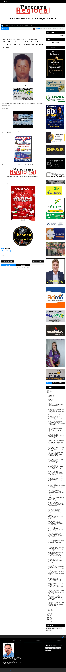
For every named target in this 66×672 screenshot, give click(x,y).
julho (49, 400)
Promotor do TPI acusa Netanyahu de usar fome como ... (56, 476)
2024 (48, 392)
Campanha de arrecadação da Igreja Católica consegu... (56, 493)
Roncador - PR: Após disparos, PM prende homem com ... (55, 450)
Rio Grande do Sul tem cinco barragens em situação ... (54, 543)
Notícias (12, 25)
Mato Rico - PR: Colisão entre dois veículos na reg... (55, 474)
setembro (50, 398)
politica (48, 630)
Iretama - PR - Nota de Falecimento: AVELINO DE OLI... (56, 603)
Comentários (61, 383)
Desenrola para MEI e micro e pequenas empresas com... (54, 522)
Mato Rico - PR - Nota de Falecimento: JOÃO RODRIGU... (55, 607)
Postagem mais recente (7, 261)
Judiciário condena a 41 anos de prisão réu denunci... (55, 464)
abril (49, 609)
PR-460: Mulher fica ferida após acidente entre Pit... (55, 557)
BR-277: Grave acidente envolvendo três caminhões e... (56, 505)
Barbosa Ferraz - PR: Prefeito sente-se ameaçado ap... (56, 576)
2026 (48, 390)
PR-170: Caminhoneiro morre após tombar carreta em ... (55, 572)
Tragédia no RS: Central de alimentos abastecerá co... (56, 448)
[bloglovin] (52, 670)
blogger (8, 265)
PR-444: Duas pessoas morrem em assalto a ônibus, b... (56, 479)
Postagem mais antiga (38, 261)
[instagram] (7, 1)
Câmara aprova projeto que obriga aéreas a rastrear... (55, 553)
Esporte (19, 25)
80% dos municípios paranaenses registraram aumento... (55, 405)
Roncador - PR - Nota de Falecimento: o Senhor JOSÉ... (55, 579)
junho (49, 401)
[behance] (59, 670)
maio (49, 403)
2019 (48, 619)
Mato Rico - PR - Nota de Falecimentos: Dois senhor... (54, 438)
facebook (22, 265)
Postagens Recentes (49, 383)
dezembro (50, 394)
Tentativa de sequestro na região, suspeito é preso (55, 605)
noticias (23, 28)
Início (7, 25)
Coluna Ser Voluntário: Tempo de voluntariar (55, 429)
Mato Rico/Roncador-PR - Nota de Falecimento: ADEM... (56, 431)
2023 (48, 614)
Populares (55, 383)
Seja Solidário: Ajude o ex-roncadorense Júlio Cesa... (54, 462)
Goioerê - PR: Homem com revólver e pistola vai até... (56, 600)
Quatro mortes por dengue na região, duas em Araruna (55, 595)
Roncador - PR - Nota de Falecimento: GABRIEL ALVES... (55, 503)
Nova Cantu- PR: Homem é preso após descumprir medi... (55, 443)
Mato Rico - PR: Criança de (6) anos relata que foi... (56, 581)
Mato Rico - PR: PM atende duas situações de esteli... (55, 453)
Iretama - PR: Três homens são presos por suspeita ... (55, 455)
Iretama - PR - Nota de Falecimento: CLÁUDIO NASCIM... (56, 574)
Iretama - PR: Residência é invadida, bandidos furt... (56, 550)
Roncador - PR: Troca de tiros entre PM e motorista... (56, 536)
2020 (48, 618)
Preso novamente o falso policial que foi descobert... (56, 515)
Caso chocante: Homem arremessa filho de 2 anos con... (56, 498)
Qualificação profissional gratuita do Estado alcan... (56, 414)
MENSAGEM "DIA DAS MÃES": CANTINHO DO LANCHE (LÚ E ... (56, 529)
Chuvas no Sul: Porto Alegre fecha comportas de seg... (55, 598)
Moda (31, 25)
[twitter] (4, 1)
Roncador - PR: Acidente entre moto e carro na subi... (56, 486)
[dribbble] (54, 670)
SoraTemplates (4, 670)
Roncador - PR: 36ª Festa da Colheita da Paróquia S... (56, 565)
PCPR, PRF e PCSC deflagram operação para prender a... (55, 534)
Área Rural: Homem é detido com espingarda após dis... (55, 417)
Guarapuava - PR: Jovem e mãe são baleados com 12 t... (56, 419)
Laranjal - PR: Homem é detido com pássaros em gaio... (56, 495)
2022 (48, 615)
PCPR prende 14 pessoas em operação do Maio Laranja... (54, 500)
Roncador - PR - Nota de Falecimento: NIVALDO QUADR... (56, 586)
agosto (50, 399)
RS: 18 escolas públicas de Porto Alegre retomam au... (55, 481)
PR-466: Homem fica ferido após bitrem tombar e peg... (55, 519)
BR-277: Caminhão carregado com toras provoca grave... (56, 410)
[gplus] (48, 670)
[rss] (57, 670)
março (49, 610)
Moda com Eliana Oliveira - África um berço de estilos (56, 591)
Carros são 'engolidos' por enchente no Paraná (56, 584)
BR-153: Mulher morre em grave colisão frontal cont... (55, 562)
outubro (50, 396)
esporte (48, 628)
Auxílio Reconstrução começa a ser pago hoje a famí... (56, 412)
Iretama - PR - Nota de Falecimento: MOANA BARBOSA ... (56, 548)
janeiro (49, 613)
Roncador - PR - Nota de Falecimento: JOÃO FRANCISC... (55, 560)
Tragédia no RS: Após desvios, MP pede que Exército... (55, 434)
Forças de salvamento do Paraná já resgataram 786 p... (56, 569)
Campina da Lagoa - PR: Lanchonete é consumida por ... (56, 424)
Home (3, 37)
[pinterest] (50, 670)
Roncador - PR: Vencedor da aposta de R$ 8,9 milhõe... (56, 538)
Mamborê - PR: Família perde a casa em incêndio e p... (56, 441)
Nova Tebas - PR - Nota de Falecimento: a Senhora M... (54, 555)
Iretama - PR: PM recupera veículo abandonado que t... (55, 488)
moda (53, 628)
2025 (48, 391)
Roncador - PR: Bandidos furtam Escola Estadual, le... (55, 467)
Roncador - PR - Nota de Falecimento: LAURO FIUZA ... (55, 472)
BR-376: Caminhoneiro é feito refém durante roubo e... (56, 545)
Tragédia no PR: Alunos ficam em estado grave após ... (55, 460)
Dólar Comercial (55, 42)
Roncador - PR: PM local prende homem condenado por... (55, 422)
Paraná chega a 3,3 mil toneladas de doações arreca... (56, 524)
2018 (48, 621)
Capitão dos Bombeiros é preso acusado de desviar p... (55, 407)
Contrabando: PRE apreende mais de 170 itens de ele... (56, 507)
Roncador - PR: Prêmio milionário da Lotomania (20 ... (56, 588)
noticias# (7, 248)
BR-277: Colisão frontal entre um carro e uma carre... (55, 531)
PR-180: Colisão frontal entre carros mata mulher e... (56, 484)
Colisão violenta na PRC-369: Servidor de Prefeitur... (56, 457)
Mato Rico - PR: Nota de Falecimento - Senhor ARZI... (55, 491)
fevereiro (50, 612)
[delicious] (63, 670)
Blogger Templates (13, 670)
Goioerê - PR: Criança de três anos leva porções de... (55, 426)
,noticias (18, 50)
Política (25, 25)
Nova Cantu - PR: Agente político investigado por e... (55, 526)
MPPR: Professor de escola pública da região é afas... (56, 541)
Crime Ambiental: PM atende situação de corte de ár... (54, 510)
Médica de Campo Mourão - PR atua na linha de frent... (56, 517)
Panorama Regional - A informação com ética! (33, 18)
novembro (50, 395)
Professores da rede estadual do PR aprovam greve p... (56, 436)
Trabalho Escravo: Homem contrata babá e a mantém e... (56, 445)
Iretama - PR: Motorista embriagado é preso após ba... (56, 469)
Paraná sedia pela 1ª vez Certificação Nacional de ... (56, 593)
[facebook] (2, 1)
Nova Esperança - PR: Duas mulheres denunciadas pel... (54, 512)
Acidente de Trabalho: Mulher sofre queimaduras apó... (56, 567)
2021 (48, 617)
